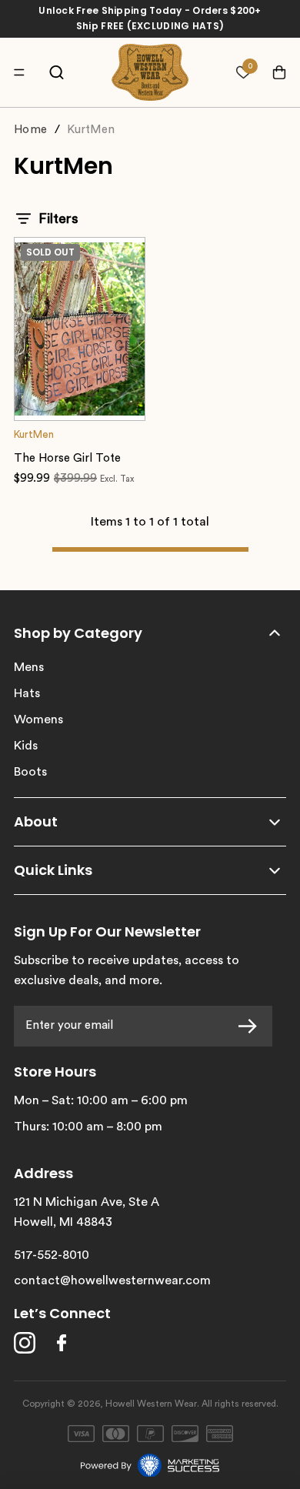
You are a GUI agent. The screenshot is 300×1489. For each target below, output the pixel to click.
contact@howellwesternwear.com (112, 1280)
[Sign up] (251, 1026)
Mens (29, 667)
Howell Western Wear (151, 1403)
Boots (30, 772)
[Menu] (23, 72)
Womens (38, 719)
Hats (27, 693)
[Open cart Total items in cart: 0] (272, 72)
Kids (26, 745)
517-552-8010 (51, 1255)
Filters (58, 218)
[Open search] (56, 72)
